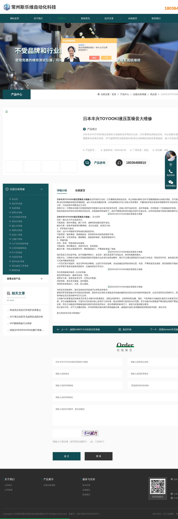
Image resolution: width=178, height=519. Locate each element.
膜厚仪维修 (17, 212)
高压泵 (153, 94)
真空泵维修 (17, 203)
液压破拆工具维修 (20, 266)
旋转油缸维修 (18, 261)
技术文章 (109, 18)
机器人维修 (17, 234)
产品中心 (61, 18)
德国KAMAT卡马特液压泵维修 (85, 329)
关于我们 (38, 18)
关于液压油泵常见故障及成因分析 (26, 317)
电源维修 (16, 208)
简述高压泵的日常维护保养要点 (25, 310)
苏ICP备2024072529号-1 (88, 514)
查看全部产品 (13, 278)
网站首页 (14, 18)
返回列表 (127, 329)
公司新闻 (8, 490)
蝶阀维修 (16, 270)
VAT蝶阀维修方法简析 (21, 323)
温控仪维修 (17, 221)
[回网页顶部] (170, 165)
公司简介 (8, 485)
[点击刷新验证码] (90, 433)
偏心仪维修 (17, 226)
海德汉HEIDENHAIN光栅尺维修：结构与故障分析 (27, 330)
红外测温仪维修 (19, 217)
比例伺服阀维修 (19, 248)
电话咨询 (171, 175)
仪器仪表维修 (139, 94)
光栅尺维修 (17, 239)
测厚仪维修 (17, 230)
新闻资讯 (85, 18)
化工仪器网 (168, 514)
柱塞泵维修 (17, 257)
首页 (114, 94)
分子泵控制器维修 (20, 243)
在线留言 (132, 18)
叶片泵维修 (17, 252)
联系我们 (156, 18)
